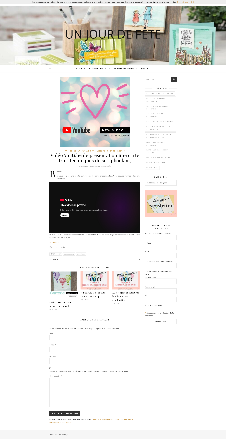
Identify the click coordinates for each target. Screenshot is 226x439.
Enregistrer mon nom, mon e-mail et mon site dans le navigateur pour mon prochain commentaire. (89, 371)
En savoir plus (182, 2)
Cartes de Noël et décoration (154, 115)
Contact (145, 68)
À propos (80, 68)
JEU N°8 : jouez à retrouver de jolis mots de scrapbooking (125, 296)
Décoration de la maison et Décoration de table (159, 135)
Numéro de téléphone (154, 305)
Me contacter (54, 242)
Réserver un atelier (99, 68)
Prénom (148, 243)
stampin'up (81, 254)
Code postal (150, 287)
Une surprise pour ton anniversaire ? (159, 261)
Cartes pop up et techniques (110, 151)
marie (55, 259)
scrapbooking (69, 254)
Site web (52, 356)
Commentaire (55, 376)
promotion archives (155, 163)
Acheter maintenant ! (125, 68)
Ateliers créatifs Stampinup (79, 151)
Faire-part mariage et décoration (156, 143)
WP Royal (65, 434)
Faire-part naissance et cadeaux (157, 151)
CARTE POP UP (56, 254)
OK (192, 2)
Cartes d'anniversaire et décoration (158, 107)
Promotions (152, 167)
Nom (52, 333)
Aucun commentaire (103, 166)
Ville (146, 295)
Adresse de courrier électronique (159, 233)
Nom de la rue (150, 277)
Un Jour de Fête (113, 34)
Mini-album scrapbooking (158, 158)
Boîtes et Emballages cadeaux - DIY (156, 99)
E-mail (52, 345)
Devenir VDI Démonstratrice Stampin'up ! (159, 128)
